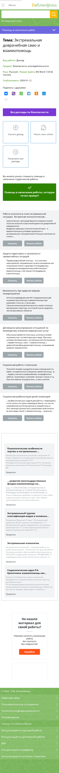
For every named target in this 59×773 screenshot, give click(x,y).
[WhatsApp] (21, 93)
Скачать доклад (15, 134)
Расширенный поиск (11, 21)
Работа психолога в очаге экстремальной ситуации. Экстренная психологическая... (24, 215)
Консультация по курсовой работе (21, 730)
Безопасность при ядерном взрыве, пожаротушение (21, 292)
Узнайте (29, 651)
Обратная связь (10, 697)
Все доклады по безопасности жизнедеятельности (29, 113)
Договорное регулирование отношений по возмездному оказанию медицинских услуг (26, 329)
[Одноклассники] (36, 93)
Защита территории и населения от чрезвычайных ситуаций (22, 255)
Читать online (34, 243)
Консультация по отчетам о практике (23, 756)
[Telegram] (29, 93)
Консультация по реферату (17, 749)
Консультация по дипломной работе (23, 736)
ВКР (3, 743)
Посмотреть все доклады (15, 160)
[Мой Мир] (44, 93)
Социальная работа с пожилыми (20, 364)
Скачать (7, 74)
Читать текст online (43, 134)
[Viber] (13, 93)
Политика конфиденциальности (20, 710)
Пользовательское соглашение (20, 704)
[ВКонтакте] (6, 93)
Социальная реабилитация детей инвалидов (26, 396)
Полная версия (10, 717)
